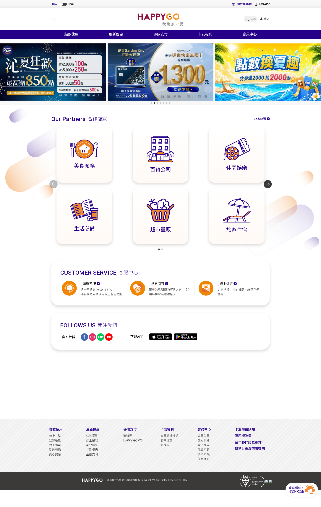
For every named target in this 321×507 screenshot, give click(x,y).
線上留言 (226, 284)
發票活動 (166, 440)
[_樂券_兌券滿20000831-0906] (268, 72)
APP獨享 (92, 445)
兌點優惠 (92, 450)
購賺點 (127, 436)
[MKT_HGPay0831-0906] (53, 72)
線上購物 (92, 440)
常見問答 (157, 284)
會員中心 (204, 429)
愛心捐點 (55, 454)
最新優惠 (93, 429)
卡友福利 (167, 429)
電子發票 (204, 445)
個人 (54, 4)
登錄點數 (55, 440)
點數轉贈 (55, 450)
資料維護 (204, 454)
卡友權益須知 (245, 429)
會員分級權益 (169, 436)
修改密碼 (204, 450)
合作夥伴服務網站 (248, 442)
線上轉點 (55, 445)
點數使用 (55, 429)
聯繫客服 (89, 284)
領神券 (164, 445)
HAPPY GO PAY (133, 440)
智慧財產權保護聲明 (250, 449)
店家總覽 (260, 119)
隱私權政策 (243, 436)
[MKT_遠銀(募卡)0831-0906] (160, 72)
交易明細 (204, 440)
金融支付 (92, 454)
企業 (71, 4)
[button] (151, 103)
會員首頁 (204, 436)
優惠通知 (204, 459)
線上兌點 (55, 436)
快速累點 (92, 436)
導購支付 (130, 429)
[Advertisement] (160, 384)
